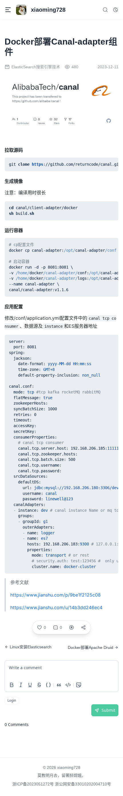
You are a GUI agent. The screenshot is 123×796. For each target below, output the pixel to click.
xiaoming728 (68, 767)
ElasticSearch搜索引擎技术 (35, 67)
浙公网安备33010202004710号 (83, 784)
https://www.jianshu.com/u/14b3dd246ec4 (56, 607)
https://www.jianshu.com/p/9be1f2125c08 (55, 595)
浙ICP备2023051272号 (33, 784)
